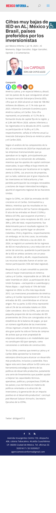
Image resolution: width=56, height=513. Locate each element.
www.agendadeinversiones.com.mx (23, 412)
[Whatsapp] (14, 87)
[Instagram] (19, 87)
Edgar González (23, 49)
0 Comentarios (23, 52)
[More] (30, 87)
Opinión (9, 52)
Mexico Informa (16, 45)
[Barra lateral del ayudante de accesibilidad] (52, 25)
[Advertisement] (28, 484)
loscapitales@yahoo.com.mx (19, 407)
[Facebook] (8, 87)
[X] (25, 87)
